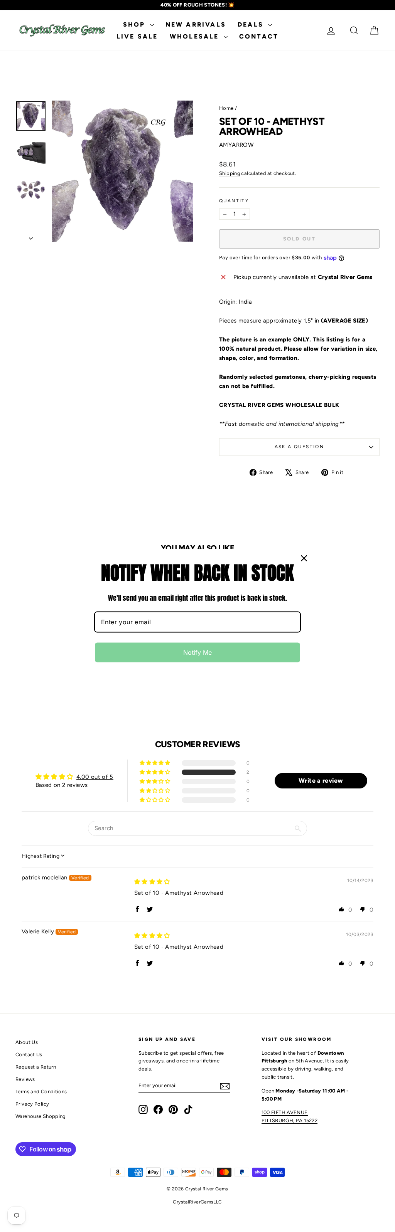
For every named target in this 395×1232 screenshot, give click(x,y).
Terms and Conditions (41, 1091)
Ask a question (299, 446)
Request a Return (35, 1067)
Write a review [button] (321, 780)
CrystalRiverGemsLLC (197, 1202)
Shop (135, 24)
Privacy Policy (32, 1104)
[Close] (304, 558)
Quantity (234, 200)
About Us (26, 1042)
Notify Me (197, 652)
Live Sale (137, 36)
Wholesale (196, 36)
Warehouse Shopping (40, 1116)
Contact (259, 36)
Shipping (229, 173)
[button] (155, 772)
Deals (252, 24)
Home (226, 108)
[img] (152, 881)
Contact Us (28, 1054)
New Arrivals (195, 24)
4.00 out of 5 (94, 776)
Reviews (25, 1079)
